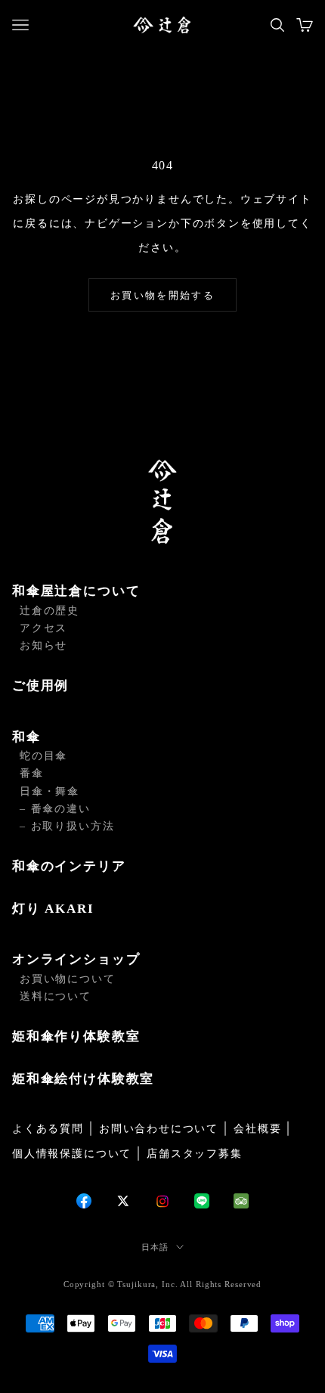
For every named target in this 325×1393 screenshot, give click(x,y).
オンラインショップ (76, 959)
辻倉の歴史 (49, 610)
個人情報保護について (72, 1153)
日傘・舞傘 (49, 791)
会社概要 (257, 1128)
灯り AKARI (53, 908)
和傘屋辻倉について (76, 591)
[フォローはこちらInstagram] (162, 1201)
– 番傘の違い (55, 808)
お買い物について (68, 979)
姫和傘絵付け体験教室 (83, 1079)
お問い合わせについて (158, 1128)
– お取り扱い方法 (67, 826)
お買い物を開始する (162, 295)
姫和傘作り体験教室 (76, 1036)
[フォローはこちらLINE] (201, 1200)
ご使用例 (40, 685)
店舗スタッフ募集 (195, 1153)
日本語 (155, 1247)
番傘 (32, 773)
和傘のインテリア (69, 866)
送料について (55, 996)
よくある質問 (48, 1128)
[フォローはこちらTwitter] (123, 1200)
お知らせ (43, 645)
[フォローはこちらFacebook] (83, 1200)
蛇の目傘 (43, 756)
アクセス (43, 628)
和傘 (26, 737)
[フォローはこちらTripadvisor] (241, 1200)
